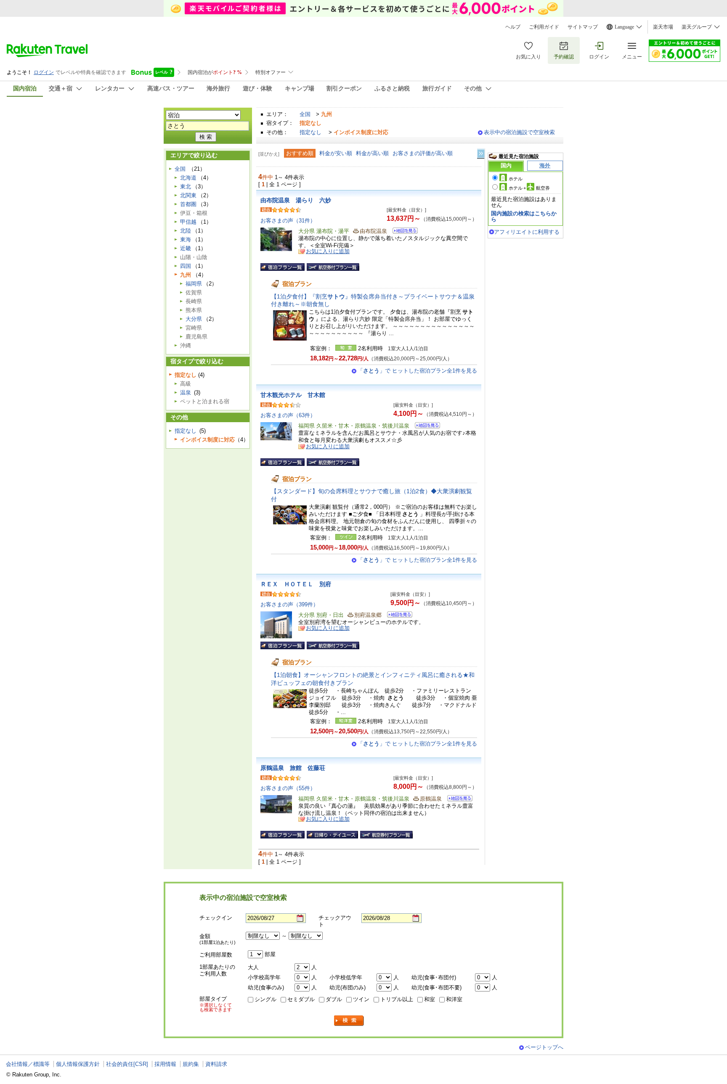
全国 (305, 114)
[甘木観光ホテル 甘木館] (424, 426)
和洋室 (454, 999)
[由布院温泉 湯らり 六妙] (402, 232)
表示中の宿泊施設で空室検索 (519, 132)
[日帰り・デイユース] (332, 834)
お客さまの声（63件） (288, 415)
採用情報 (165, 1064)
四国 (185, 266)
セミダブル (301, 999)
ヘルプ (512, 27)
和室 (429, 999)
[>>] (481, 153)
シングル (265, 999)
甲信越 (188, 222)
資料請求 (216, 1064)
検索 (349, 1020)
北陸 (185, 230)
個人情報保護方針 (78, 1064)
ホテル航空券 (529, 187)
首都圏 (188, 204)
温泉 (185, 392)
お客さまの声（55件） (288, 788)
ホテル (516, 178)
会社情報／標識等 (28, 1064)
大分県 (194, 319)
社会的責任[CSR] (127, 1064)
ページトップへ (544, 1047)
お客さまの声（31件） (288, 220)
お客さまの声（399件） (289, 604)
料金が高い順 (372, 153)
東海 (185, 239)
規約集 (191, 1064)
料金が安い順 (335, 153)
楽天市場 (663, 27)
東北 (185, 186)
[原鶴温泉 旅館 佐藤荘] (457, 799)
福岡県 (194, 283)
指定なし (310, 132)
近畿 (185, 248)
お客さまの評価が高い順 (423, 153)
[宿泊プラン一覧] (282, 267)
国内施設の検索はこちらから (524, 216)
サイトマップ (583, 27)
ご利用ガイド (544, 27)
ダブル (334, 999)
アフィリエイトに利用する (527, 232)
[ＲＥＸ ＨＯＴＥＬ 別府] (397, 616)
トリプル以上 (396, 999)
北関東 (188, 195)
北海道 (188, 177)
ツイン (361, 999)
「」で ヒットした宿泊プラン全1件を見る (417, 371)
